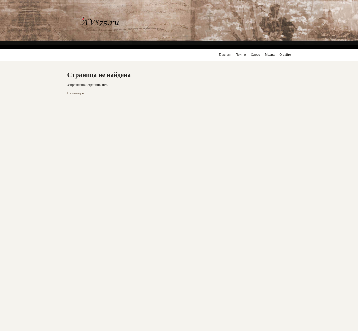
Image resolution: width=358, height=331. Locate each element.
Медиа (270, 54)
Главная (225, 54)
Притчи (241, 54)
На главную (75, 93)
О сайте (285, 54)
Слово (255, 54)
